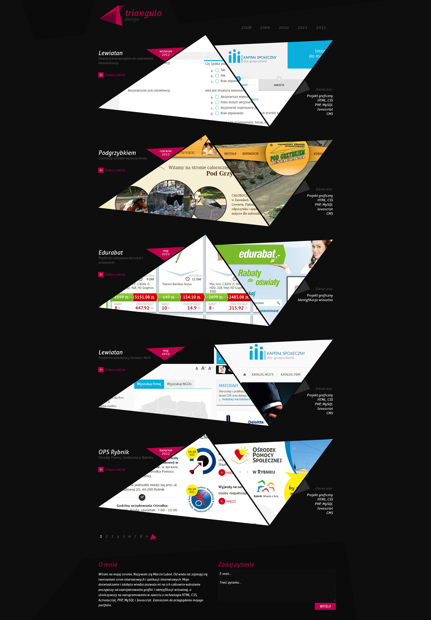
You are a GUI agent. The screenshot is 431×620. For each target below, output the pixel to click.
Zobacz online (115, 75)
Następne (153, 537)
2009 (265, 27)
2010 (284, 27)
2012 (321, 27)
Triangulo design (130, 15)
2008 (246, 27)
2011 (302, 27)
